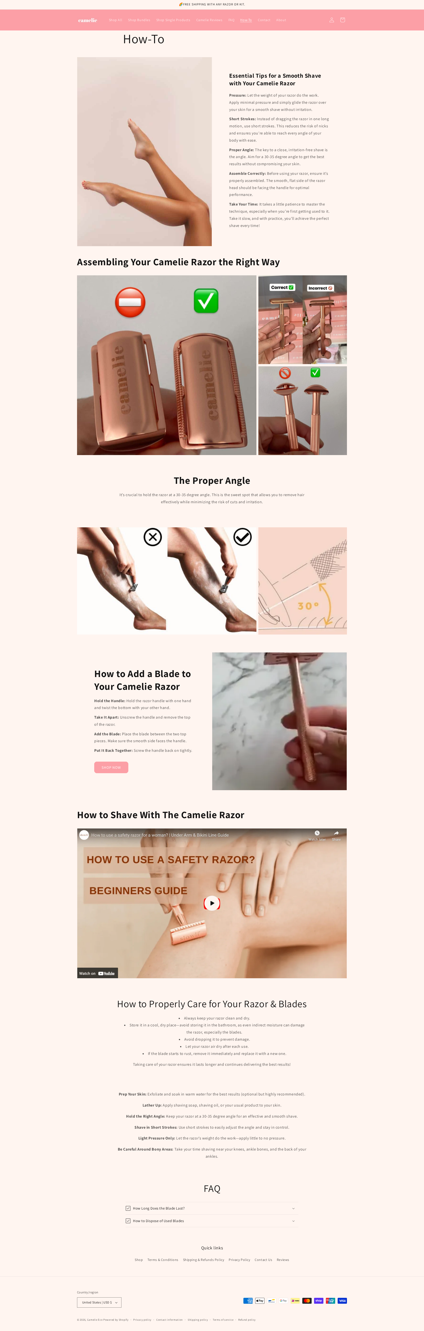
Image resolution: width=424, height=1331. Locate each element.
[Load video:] (212, 903)
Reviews (283, 1259)
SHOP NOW (111, 767)
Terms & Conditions (162, 1259)
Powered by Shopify (116, 1319)
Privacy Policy (239, 1259)
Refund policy (247, 1319)
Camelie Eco (95, 1319)
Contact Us (263, 1259)
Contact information (169, 1319)
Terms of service (223, 1319)
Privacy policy (142, 1319)
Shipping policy (198, 1319)
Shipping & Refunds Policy (203, 1259)
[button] (342, 20)
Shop (139, 1259)
